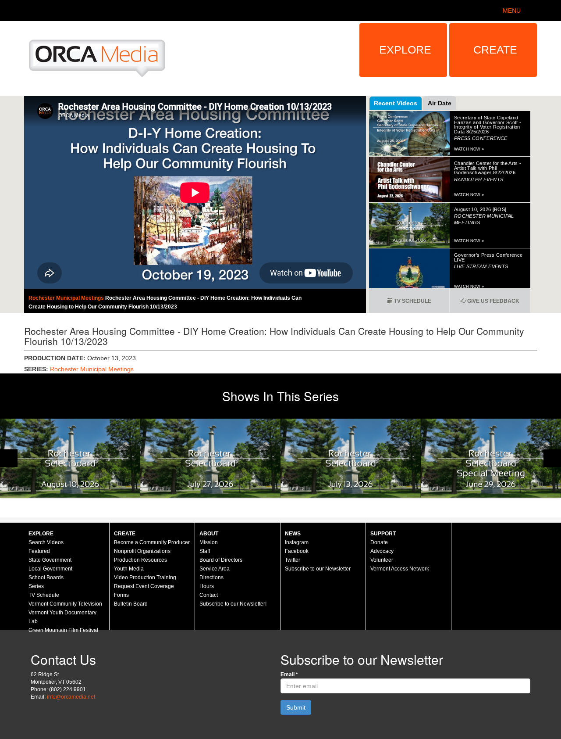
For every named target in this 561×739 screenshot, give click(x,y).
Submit (295, 707)
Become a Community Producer (152, 542)
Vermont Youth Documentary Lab (62, 617)
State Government (49, 560)
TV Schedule (412, 301)
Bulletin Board (131, 604)
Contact (208, 595)
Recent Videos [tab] (395, 103)
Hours (206, 586)
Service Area (214, 569)
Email (289, 674)
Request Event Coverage (144, 586)
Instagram (297, 542)
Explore (405, 49)
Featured (39, 551)
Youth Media (129, 569)
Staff (204, 551)
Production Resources (140, 560)
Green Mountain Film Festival (63, 630)
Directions (211, 577)
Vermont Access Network (399, 569)
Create (495, 49)
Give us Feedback (492, 301)
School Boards (46, 577)
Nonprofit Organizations (142, 551)
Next (552, 458)
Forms (121, 595)
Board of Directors (220, 560)
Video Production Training (145, 577)
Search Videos (46, 542)
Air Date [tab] (439, 103)
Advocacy (382, 551)
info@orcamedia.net (71, 697)
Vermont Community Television (65, 604)
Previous (9, 458)
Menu (512, 10)
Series (36, 586)
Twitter (292, 560)
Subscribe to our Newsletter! (232, 604)
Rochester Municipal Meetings (66, 298)
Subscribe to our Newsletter (318, 569)
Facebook (297, 551)
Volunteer (381, 560)
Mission (208, 542)
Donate (379, 542)
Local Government (50, 569)
